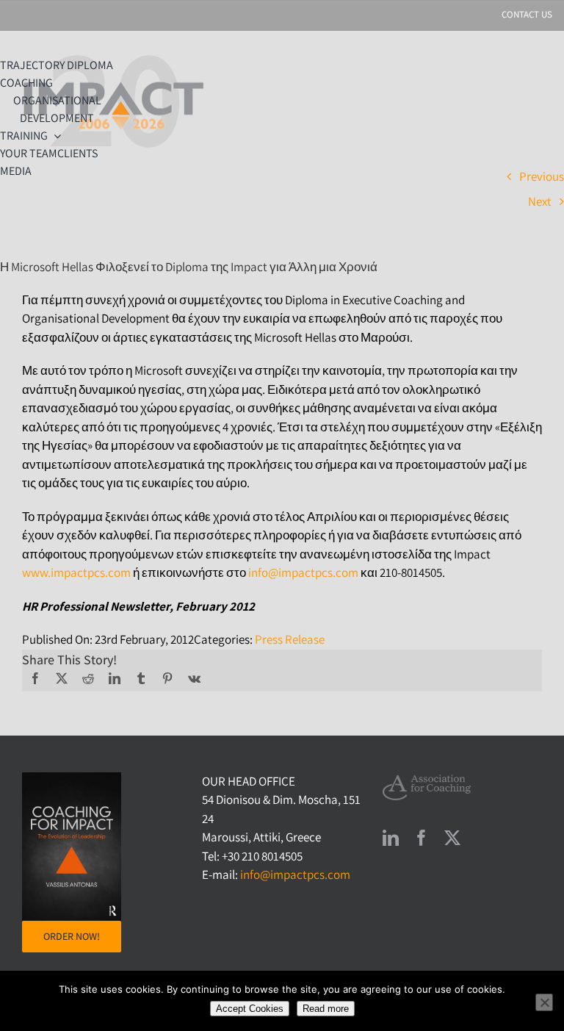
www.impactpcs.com (76, 572)
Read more (326, 1008)
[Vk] (194, 678)
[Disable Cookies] (544, 1002)
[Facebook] (35, 678)
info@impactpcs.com (303, 572)
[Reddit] (88, 678)
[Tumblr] (141, 678)
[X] (61, 678)
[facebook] (421, 838)
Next (540, 201)
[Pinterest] (167, 678)
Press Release (290, 639)
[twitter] (452, 838)
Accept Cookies (249, 1008)
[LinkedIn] (114, 678)
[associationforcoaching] (427, 780)
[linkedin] (391, 838)
